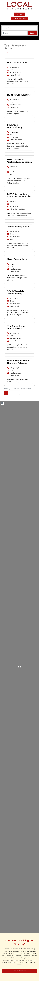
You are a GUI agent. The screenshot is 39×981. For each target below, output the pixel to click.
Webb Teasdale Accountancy (15, 292)
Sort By (8, 52)
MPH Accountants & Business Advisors (18, 361)
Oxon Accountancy (18, 259)
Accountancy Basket (18, 226)
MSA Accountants (17, 62)
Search (33, 33)
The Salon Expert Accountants (16, 327)
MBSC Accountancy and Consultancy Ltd (19, 195)
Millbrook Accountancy (14, 126)
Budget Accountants (19, 94)
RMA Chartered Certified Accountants (19, 160)
